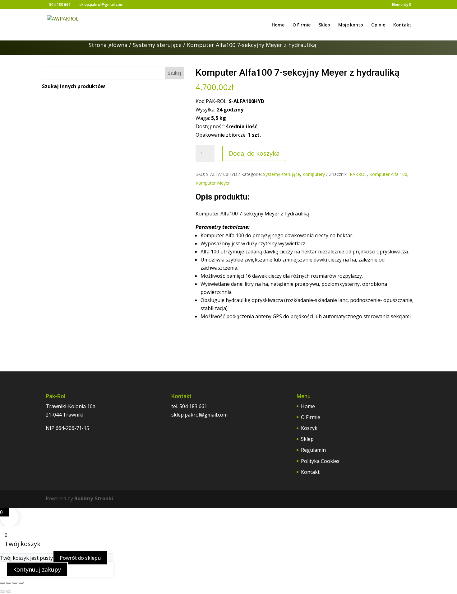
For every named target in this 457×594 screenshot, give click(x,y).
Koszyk (309, 428)
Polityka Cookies (320, 461)
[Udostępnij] (14, 583)
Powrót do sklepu (80, 557)
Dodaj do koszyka (254, 153)
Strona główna (108, 45)
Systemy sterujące (157, 45)
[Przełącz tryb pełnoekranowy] (8, 583)
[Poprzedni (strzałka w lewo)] (2, 591)
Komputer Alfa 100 (388, 174)
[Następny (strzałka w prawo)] (8, 591)
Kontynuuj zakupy (37, 569)
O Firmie (302, 25)
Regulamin (313, 449)
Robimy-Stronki (93, 498)
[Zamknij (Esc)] (21, 583)
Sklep (324, 25)
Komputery (313, 174)
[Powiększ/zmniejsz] (2, 583)
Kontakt (402, 25)
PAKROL (358, 174)
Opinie (378, 25)
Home (278, 25)
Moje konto (350, 25)
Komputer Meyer (213, 183)
